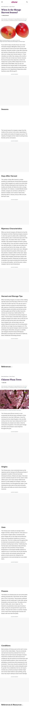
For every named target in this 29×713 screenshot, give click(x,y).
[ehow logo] (14, 2)
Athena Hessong (5, 15)
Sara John (4, 382)
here (25, 20)
